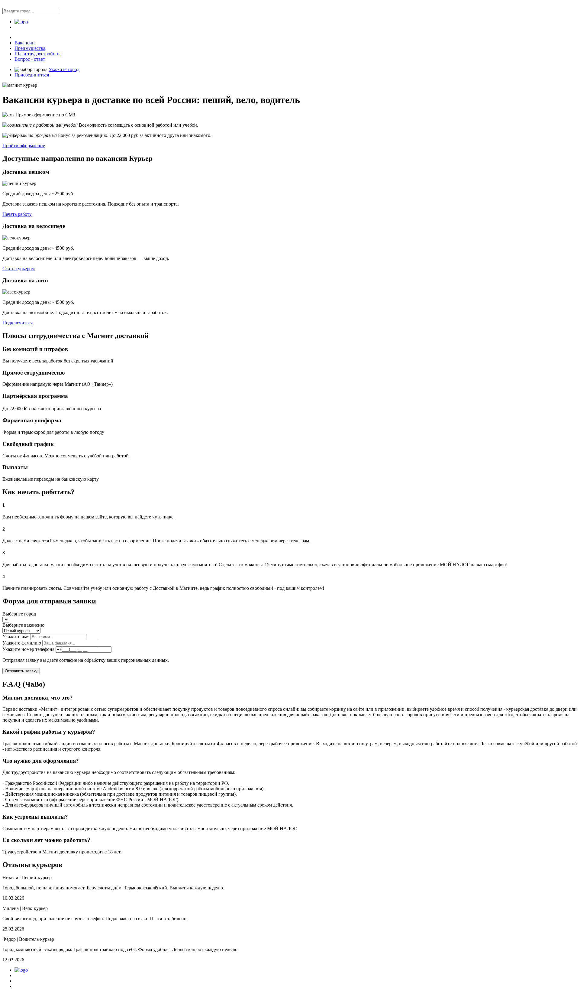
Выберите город (19, 613)
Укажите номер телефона (28, 649)
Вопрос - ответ (29, 59)
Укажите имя (15, 636)
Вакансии (24, 42)
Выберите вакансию (23, 625)
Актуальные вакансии (32, 981)
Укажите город (64, 69)
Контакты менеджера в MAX (38, 986)
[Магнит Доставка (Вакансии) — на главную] (21, 21)
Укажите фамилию (21, 642)
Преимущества (29, 48)
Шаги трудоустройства (38, 53)
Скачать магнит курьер (33, 975)
